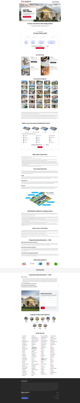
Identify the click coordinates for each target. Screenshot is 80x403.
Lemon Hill (52, 361)
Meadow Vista (34, 355)
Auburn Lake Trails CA (35, 338)
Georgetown (37, 385)
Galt (51, 362)
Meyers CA (24, 337)
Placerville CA (24, 371)
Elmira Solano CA (34, 341)
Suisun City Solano (35, 389)
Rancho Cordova (33, 388)
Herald (42, 362)
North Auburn (53, 354)
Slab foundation (52, 137)
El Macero (52, 348)
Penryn (42, 354)
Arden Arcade (24, 368)
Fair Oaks (42, 372)
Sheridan (33, 354)
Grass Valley (46, 385)
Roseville (52, 365)
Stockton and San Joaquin (44, 359)
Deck (51, 140)
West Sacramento (53, 368)
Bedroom (25, 137)
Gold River (24, 372)
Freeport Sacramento (27, 385)
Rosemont (42, 369)
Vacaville (24, 390)
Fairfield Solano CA (25, 341)
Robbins (33, 351)
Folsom (33, 372)
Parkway (55, 387)
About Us (57, 392)
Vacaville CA (24, 340)
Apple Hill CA (43, 338)
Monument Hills (43, 347)
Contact (58, 395)
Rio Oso (42, 351)
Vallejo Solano (27, 390)
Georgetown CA (34, 337)
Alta (32, 358)
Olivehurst (50, 387)
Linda (44, 386)
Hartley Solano (56, 385)
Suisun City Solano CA (35, 340)
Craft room (25, 140)
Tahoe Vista (44, 389)
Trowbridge (49, 389)
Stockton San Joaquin (30, 389)
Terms (47, 309)
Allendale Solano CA (54, 341)
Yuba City (53, 390)
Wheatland (33, 344)
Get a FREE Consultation (27, 16)
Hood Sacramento (25, 386)
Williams (43, 390)
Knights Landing (25, 348)
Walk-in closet (39, 135)
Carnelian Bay (24, 358)
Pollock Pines (28, 388)
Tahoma (47, 389)
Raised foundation (52, 135)
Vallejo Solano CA (54, 338)
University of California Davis (34, 347)
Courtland (33, 365)
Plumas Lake (25, 388)
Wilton (42, 368)
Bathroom (38, 140)
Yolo (51, 390)
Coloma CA (52, 337)
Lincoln (42, 371)
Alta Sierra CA (24, 344)
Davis (33, 375)
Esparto (42, 348)
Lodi (51, 358)
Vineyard (23, 369)
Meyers (29, 387)
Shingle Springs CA (35, 369)
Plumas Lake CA (43, 344)
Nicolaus (52, 351)
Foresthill (52, 355)
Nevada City (38, 387)
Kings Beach (43, 355)
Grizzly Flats (34, 348)
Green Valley (53, 340)
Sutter (23, 351)
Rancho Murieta (37, 388)
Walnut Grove (32, 390)
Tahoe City (24, 354)
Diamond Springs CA (44, 337)
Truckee (52, 389)
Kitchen (38, 137)
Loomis (33, 371)
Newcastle (24, 355)
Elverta (23, 365)
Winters (23, 347)
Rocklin (52, 369)
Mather (42, 361)
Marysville (55, 386)
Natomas (23, 361)
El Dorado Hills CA (54, 372)
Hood (33, 362)
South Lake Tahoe (25, 389)
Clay (42, 365)
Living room (25, 135)
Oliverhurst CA (53, 344)
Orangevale (52, 387)
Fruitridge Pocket (33, 385)
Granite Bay (43, 385)
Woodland (33, 368)
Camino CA (24, 338)
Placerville (22, 388)
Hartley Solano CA (44, 340)
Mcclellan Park (34, 361)
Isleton (23, 362)
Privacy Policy (57, 398)
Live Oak (47, 386)
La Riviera (52, 371)
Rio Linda (40, 388)
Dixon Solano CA (43, 341)
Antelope (23, 375)
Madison (52, 347)
